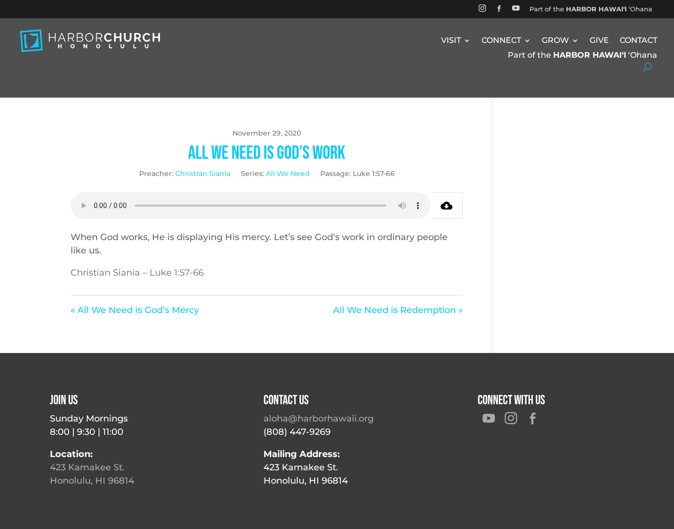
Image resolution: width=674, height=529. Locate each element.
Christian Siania (202, 173)
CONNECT (501, 41)
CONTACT (638, 41)
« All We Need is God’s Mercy (135, 310)
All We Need (288, 173)
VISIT (451, 41)
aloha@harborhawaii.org (318, 418)
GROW (555, 41)
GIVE (599, 41)
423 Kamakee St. (87, 467)
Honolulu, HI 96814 (92, 480)
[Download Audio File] (447, 205)
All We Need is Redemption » (398, 310)
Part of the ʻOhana (590, 9)
